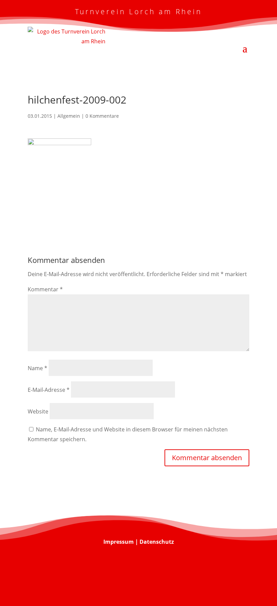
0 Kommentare (102, 116)
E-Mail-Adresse (49, 390)
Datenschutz (157, 541)
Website (38, 411)
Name (37, 368)
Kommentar (45, 289)
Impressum (118, 541)
